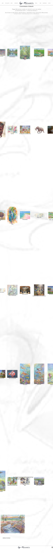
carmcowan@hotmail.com (34, 13)
